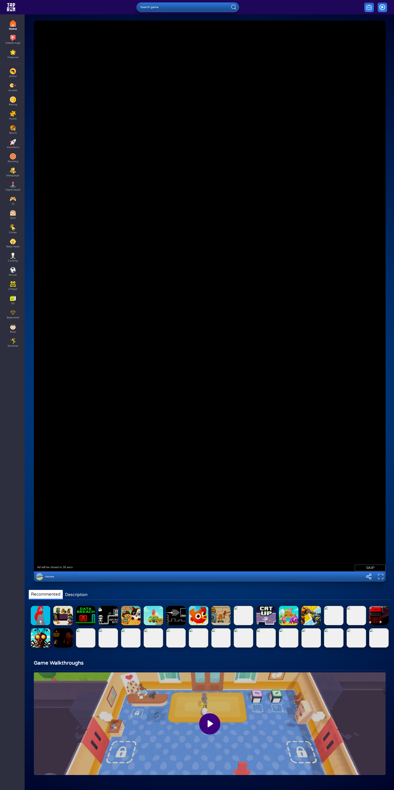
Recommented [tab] (46, 594)
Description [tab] (76, 594)
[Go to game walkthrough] (382, 7)
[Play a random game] (369, 7)
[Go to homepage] (11, 7)
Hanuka (49, 576)
